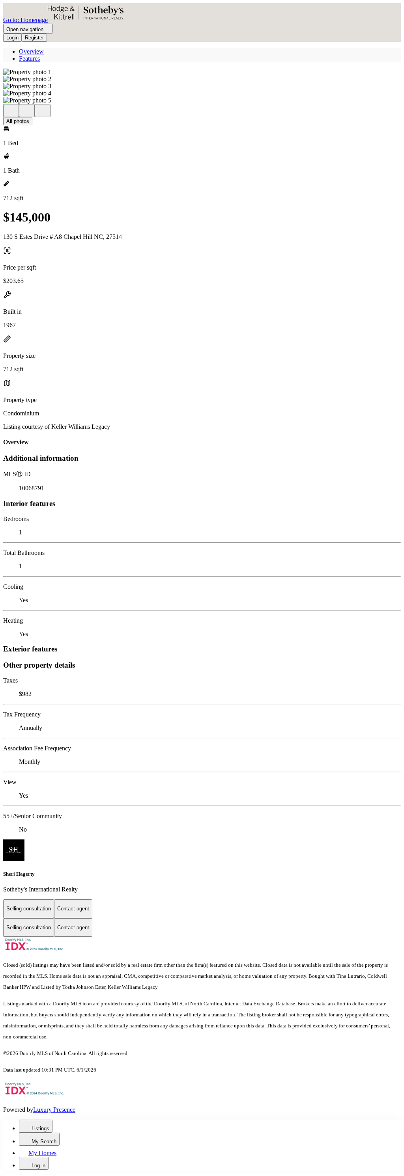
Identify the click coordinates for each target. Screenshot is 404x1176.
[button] (202, 72)
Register (34, 38)
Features (29, 58)
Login (12, 38)
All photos (17, 121)
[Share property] (42, 110)
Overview (31, 51)
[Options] (11, 110)
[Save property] (27, 110)
